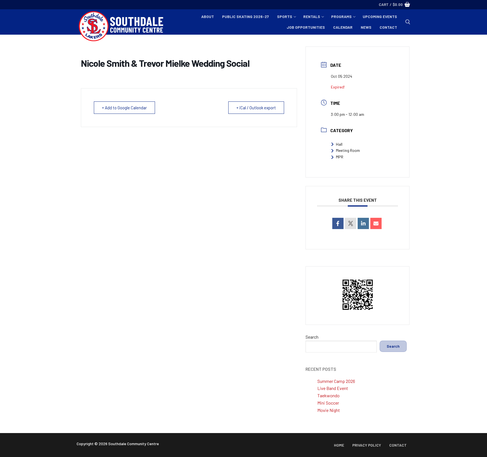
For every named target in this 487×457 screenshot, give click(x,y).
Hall (339, 144)
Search (312, 337)
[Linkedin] (363, 223)
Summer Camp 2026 (336, 381)
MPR (339, 156)
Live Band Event (332, 388)
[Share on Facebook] (338, 223)
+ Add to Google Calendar (124, 107)
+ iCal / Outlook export (256, 107)
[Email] (376, 223)
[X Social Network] (350, 223)
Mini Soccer (328, 402)
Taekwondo (328, 395)
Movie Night (328, 410)
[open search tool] (407, 22)
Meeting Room (348, 150)
